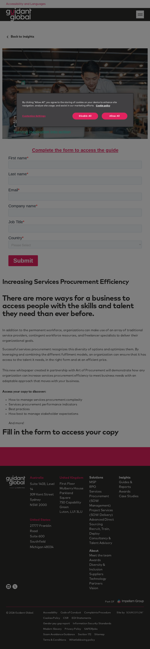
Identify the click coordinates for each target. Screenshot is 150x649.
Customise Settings (34, 116)
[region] (75, 110)
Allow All (114, 116)
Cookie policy (103, 106)
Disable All (85, 116)
